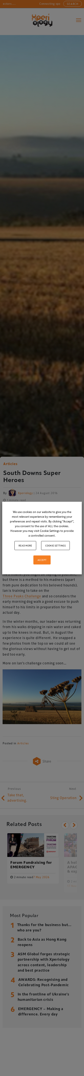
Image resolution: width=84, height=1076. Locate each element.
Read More (25, 545)
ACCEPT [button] (42, 560)
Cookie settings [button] (55, 545)
